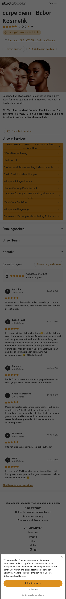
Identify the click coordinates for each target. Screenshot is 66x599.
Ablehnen (33, 589)
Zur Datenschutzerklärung (33, 595)
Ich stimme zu (33, 583)
